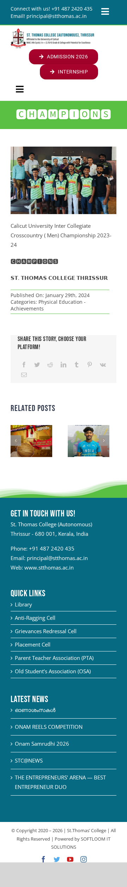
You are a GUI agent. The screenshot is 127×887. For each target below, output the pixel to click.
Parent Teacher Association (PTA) (54, 657)
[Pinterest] (89, 365)
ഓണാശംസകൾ (35, 709)
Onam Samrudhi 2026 (42, 743)
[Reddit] (50, 365)
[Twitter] (37, 365)
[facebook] (43, 859)
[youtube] (70, 859)
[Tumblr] (76, 365)
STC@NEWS (29, 760)
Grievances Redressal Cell (46, 631)
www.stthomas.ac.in (49, 567)
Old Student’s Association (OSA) (53, 671)
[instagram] (83, 859)
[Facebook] (24, 365)
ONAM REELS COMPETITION (49, 726)
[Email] (24, 375)
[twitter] (57, 859)
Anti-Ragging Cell (35, 617)
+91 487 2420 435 (51, 548)
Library (23, 604)
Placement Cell (32, 644)
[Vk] (102, 365)
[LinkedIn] (63, 365)
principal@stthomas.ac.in (57, 557)
